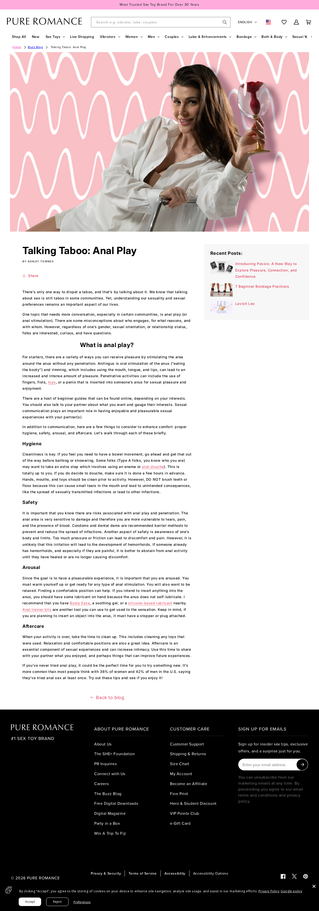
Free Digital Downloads (116, 803)
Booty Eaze (80, 603)
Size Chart (179, 763)
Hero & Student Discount (193, 803)
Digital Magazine (110, 813)
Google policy (291, 891)
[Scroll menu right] (311, 37)
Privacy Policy (268, 891)
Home (16, 47)
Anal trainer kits (36, 609)
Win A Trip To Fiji (110, 833)
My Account (181, 773)
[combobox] (160, 22)
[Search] (224, 22)
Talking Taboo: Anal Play (68, 47)
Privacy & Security (106, 873)
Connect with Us (109, 773)
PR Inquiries (105, 763)
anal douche (153, 466)
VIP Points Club (184, 813)
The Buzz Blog (108, 793)
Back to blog (110, 697)
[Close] (314, 886)
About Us (103, 744)
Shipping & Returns (188, 753)
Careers (101, 783)
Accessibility (174, 873)
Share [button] (33, 275)
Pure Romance (43, 878)
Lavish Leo (245, 303)
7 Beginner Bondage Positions (262, 286)
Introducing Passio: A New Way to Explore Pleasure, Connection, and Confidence (266, 270)
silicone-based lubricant (150, 603)
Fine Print (179, 793)
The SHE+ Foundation (114, 753)
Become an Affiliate (188, 783)
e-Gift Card (180, 823)
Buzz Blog (35, 47)
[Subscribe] (302, 764)
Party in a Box (107, 823)
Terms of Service (143, 873)
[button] (55, 36)
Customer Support (187, 744)
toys (52, 382)
